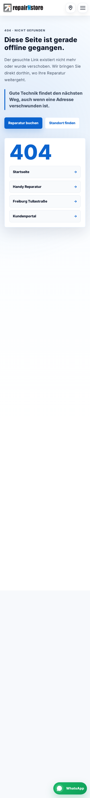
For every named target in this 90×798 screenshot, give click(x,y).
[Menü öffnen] (83, 8)
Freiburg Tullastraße (45, 201)
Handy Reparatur (45, 187)
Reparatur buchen (23, 123)
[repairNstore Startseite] (33, 8)
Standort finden (62, 123)
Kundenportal (45, 216)
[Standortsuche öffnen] (71, 8)
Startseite (45, 172)
